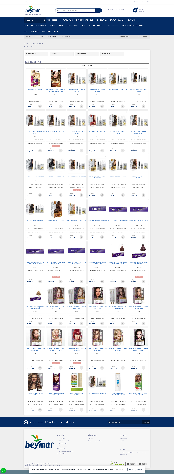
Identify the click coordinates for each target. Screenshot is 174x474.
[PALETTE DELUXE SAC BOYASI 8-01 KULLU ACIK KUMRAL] (56, 78)
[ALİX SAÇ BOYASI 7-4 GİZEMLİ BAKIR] (56, 209)
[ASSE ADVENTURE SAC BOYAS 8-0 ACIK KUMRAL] (139, 295)
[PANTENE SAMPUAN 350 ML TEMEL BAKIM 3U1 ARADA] (118, 382)
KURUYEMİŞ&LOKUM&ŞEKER (92, 26)
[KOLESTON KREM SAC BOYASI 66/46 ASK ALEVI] (97, 251)
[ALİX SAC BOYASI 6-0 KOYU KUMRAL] (97, 78)
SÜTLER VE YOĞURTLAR (33, 32)
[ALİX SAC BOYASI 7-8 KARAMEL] (76, 164)
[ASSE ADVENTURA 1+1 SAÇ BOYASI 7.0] (35, 382)
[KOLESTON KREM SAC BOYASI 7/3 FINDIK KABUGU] (76, 251)
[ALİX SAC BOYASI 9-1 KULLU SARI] (118, 78)
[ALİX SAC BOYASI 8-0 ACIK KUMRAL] (139, 164)
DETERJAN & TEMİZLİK (85, 20)
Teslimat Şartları (62, 446)
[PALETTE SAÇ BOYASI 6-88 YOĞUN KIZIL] (56, 382)
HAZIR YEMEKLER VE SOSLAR (35, 26)
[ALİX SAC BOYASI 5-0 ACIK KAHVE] (56, 120)
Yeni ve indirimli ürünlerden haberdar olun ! (53, 422)
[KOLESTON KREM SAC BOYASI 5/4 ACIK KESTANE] (97, 209)
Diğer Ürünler (87, 65)
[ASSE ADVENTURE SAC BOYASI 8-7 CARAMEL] (97, 337)
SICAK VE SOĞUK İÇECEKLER (133, 26)
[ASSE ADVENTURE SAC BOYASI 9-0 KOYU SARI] (76, 295)
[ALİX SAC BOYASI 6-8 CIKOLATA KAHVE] (118, 120)
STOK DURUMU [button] (82, 54)
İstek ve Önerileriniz (95, 441)
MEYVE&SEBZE (112, 26)
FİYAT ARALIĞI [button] (107, 54)
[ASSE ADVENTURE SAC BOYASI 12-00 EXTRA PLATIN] (56, 337)
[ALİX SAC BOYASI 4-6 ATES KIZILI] (97, 120)
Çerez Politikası (62, 443)
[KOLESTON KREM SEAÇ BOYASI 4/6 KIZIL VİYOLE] (139, 251)
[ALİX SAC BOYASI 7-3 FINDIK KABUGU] (76, 78)
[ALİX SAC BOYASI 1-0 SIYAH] (56, 164)
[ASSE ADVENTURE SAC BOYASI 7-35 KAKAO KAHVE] (35, 337)
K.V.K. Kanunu (61, 438)
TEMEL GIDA (51, 32)
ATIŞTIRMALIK (67, 20)
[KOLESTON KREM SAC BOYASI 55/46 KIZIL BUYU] (56, 251)
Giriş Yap (147, 1)
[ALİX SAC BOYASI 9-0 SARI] (118, 164)
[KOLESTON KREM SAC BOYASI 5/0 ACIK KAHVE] (139, 209)
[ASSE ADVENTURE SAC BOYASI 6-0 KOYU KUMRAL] (56, 295)
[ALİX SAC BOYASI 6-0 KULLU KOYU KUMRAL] (139, 120)
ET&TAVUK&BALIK (117, 20)
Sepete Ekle (40, 106)
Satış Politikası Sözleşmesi (65, 451)
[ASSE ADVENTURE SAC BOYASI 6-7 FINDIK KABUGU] (118, 295)
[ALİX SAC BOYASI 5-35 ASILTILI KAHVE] (139, 78)
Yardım (90, 438)
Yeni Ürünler (61, 453)
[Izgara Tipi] (144, 37)
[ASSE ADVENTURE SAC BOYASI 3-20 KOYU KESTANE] (139, 337)
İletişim (122, 441)
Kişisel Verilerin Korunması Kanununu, (80, 469)
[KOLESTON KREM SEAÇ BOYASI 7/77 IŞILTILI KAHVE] (118, 251)
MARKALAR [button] (56, 54)
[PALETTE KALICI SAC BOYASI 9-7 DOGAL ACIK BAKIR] (139, 382)
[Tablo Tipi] (146, 37)
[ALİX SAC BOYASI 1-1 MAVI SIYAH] (35, 164)
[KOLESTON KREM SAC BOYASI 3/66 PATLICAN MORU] (35, 251)
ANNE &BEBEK (52, 20)
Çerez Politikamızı (109, 469)
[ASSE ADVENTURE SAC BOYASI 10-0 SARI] (118, 337)
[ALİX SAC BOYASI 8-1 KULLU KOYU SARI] (97, 164)
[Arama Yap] (98, 10)
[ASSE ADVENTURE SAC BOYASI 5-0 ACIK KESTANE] (97, 295)
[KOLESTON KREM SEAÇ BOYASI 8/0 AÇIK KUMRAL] (35, 295)
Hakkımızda (123, 438)
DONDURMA (102, 20)
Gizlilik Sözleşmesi (63, 441)
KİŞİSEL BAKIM (72, 26)
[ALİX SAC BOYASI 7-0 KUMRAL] (97, 382)
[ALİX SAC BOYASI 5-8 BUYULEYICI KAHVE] (35, 120)
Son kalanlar (28, 1)
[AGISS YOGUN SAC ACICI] (35, 78)
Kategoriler (28, 20)
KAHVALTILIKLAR (57, 26)
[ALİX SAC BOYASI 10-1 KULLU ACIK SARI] (76, 209)
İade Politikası (61, 448)
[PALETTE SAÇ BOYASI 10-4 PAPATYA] (76, 382)
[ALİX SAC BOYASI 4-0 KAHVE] (35, 209)
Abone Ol (146, 422)
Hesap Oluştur (138, 1)
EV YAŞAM (132, 20)
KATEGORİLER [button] (31, 54)
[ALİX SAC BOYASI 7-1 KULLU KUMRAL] (76, 120)
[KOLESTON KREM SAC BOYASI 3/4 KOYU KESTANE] (118, 209)
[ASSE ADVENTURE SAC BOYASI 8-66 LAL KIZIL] (76, 337)
